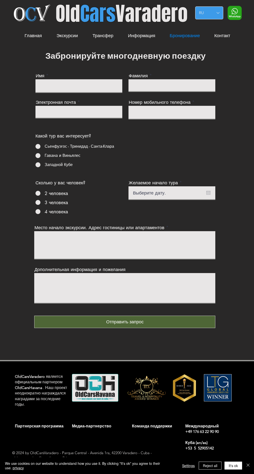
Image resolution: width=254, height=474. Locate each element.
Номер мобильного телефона (159, 102)
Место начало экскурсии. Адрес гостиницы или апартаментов (99, 227)
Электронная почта (56, 102)
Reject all (210, 465)
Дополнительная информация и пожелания (80, 269)
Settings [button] (188, 465)
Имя (40, 75)
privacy (18, 467)
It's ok (233, 465)
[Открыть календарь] (208, 193)
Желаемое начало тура (156, 182)
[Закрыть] (248, 465)
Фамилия (138, 75)
